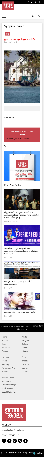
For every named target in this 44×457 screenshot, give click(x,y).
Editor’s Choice (8, 377)
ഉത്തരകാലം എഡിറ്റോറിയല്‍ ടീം (19, 39)
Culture (25, 344)
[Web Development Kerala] (38, 453)
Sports (24, 357)
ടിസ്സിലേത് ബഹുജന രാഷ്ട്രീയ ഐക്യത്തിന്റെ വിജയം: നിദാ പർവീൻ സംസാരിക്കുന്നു (21, 215)
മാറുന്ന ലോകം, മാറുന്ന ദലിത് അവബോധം (18, 282)
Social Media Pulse (9, 392)
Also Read (9, 117)
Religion (25, 340)
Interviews (6, 381)
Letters (25, 371)
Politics (5, 340)
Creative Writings (9, 384)
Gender (5, 351)
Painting (5, 364)
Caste (4, 344)
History (25, 351)
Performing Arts (8, 368)
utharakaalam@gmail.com (13, 430)
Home (4, 337)
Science (5, 371)
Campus (25, 364)
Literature (6, 357)
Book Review (7, 388)
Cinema (25, 347)
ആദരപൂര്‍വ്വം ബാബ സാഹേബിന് (20, 312)
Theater (25, 360)
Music (4, 360)
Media (24, 337)
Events (25, 368)
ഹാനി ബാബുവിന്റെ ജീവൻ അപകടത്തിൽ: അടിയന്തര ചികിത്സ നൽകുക (21, 251)
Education (6, 347)
